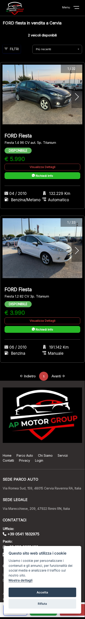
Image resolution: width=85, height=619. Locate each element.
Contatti (8, 460)
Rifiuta (42, 603)
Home (7, 455)
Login (39, 460)
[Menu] (79, 8)
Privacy (24, 460)
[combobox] (57, 49)
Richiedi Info (44, 175)
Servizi (63, 455)
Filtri (14, 49)
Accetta (42, 592)
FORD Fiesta (18, 136)
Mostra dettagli (21, 580)
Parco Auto (25, 455)
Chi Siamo (45, 455)
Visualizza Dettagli (42, 167)
